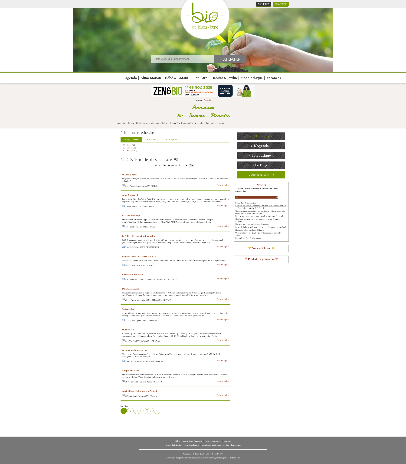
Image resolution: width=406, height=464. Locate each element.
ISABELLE (128, 329)
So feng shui (128, 309)
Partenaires (236, 445)
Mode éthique (252, 78)
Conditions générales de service (215, 445)
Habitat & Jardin (224, 78)
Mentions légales (191, 445)
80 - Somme (128, 150)
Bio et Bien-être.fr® (214, 454)
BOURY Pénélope (131, 215)
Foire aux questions (213, 441)
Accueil (207, 100)
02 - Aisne (127, 145)
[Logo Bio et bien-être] (205, 28)
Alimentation (151, 78)
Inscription (263, 4)
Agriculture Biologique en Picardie (140, 391)
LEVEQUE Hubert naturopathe (138, 236)
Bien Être (200, 78)
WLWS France (130, 174)
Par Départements (131, 139)
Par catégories (171, 139)
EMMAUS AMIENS (132, 274)
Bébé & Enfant (176, 78)
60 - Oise (127, 148)
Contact (227, 441)
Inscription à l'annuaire (192, 441)
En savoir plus (223, 185)
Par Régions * (152, 139)
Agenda (131, 78)
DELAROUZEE (130, 288)
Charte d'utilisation (174, 445)
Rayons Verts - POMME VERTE (139, 256)
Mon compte (281, 4)
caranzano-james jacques (135, 350)
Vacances (274, 78)
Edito (177, 441)
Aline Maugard (130, 195)
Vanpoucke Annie (131, 370)
